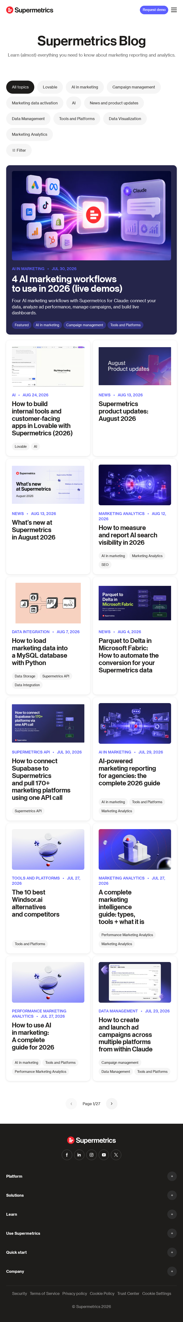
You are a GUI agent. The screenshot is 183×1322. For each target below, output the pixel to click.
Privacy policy (74, 1293)
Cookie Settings (156, 1293)
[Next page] (111, 1103)
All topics (20, 87)
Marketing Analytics (29, 134)
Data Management (28, 118)
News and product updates (114, 103)
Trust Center (128, 1293)
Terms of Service (45, 1293)
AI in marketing (84, 87)
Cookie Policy (102, 1293)
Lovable (50, 87)
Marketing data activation (35, 103)
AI (74, 103)
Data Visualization (125, 118)
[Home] (29, 10)
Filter (21, 150)
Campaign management (133, 87)
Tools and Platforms (77, 118)
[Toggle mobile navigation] (174, 10)
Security (19, 1293)
